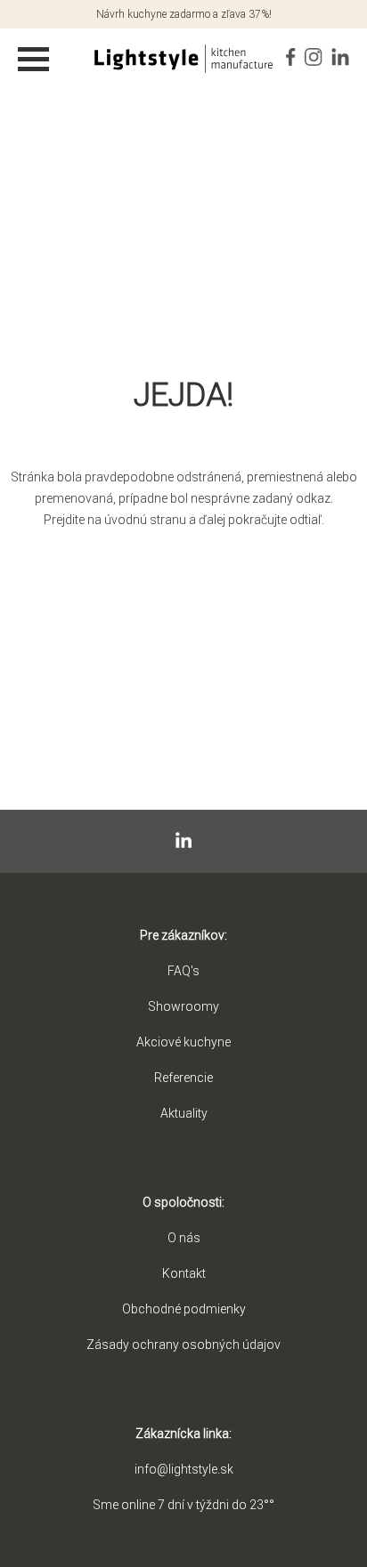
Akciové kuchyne (183, 1042)
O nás (183, 1238)
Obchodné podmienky (184, 1309)
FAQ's (183, 971)
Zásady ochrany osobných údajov (183, 1344)
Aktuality (184, 1113)
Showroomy (183, 1006)
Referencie (183, 1077)
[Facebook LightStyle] (291, 52)
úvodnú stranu (145, 520)
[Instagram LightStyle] (313, 52)
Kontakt (184, 1273)
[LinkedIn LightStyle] (340, 52)
